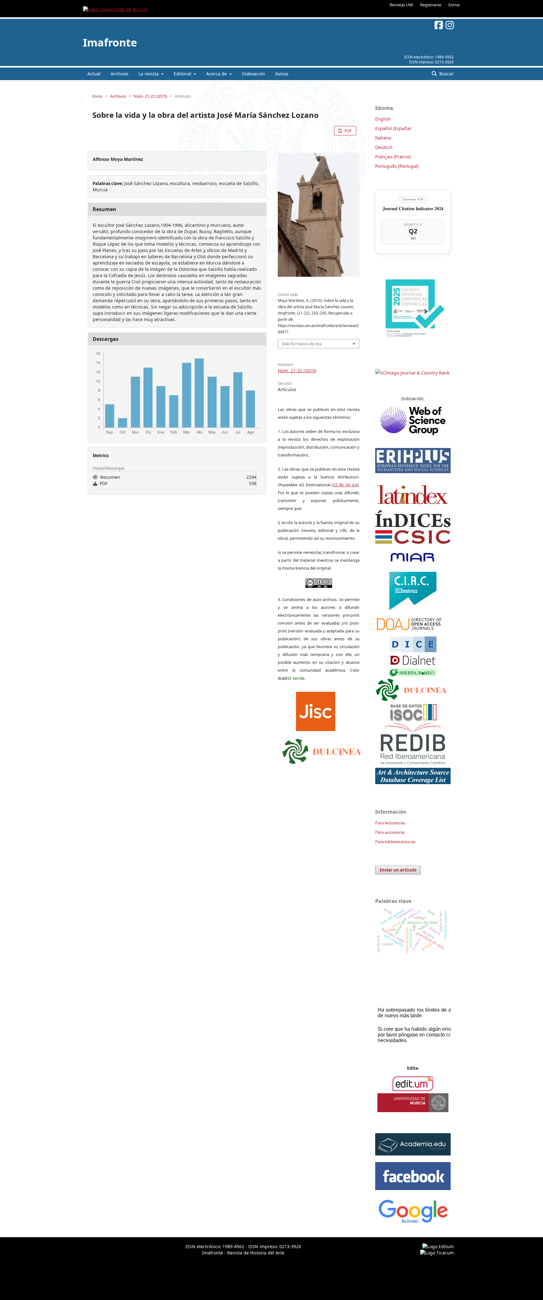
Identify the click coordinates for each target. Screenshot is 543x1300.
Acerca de (217, 74)
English (383, 119)
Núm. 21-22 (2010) (150, 96)
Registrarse (430, 5)
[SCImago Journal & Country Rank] (412, 373)
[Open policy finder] (315, 710)
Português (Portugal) (397, 166)
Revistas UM (401, 5)
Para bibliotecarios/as (395, 841)
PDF (347, 131)
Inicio (97, 96)
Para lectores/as (390, 823)
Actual (94, 74)
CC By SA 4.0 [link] (345, 485)
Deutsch (383, 147)
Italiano (383, 138)
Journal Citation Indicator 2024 (413, 208)
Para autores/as (390, 832)
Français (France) (393, 157)
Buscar (446, 74)
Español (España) (393, 128)
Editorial (183, 74)
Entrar (454, 5)
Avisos (281, 74)
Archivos (120, 74)
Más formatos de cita (301, 344)
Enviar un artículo (398, 870)
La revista (149, 74)
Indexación (253, 74)
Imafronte (110, 42)
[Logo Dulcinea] (322, 749)
